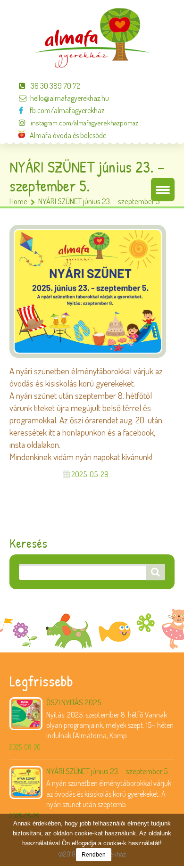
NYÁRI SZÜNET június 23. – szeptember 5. (107, 771)
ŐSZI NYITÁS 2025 (73, 702)
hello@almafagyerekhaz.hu (69, 98)
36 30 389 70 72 (54, 86)
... (130, 735)
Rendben (94, 854)
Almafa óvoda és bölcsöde (65, 135)
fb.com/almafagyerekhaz (65, 110)
